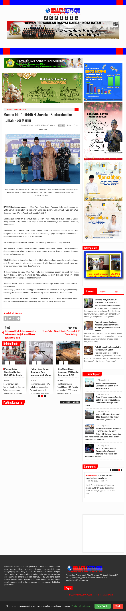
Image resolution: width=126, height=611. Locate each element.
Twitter (10, 318)
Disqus (76, 402)
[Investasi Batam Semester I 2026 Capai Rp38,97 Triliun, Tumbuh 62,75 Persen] (89, 414)
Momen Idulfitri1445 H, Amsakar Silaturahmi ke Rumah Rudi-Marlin (38, 117)
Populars (90, 291)
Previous (4, 353)
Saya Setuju (102, 606)
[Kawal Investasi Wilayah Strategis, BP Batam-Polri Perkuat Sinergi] (89, 382)
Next (78, 353)
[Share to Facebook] (15, 355)
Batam (9, 109)
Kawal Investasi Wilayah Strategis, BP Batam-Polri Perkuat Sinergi (107, 386)
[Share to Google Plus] (23, 355)
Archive (103, 292)
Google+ (14, 318)
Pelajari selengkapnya (80, 606)
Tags (116, 292)
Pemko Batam (20, 109)
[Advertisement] (103, 534)
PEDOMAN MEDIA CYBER (80, 595)
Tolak (117, 606)
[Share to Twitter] (19, 355)
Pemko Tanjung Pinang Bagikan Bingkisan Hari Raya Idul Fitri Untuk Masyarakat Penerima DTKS (98, 276)
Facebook (6, 318)
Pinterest (18, 318)
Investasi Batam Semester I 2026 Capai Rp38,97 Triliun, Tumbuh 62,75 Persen (108, 417)
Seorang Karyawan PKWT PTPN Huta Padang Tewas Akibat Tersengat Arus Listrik (108, 302)
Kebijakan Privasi (105, 595)
